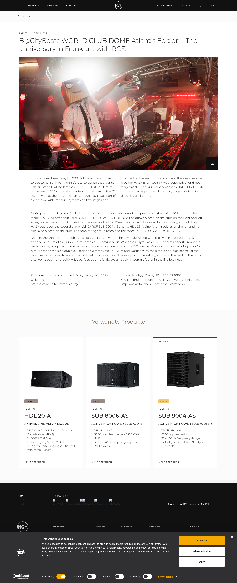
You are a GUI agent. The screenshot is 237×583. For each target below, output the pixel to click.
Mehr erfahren (34, 462)
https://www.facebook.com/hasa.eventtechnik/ (154, 284)
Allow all (202, 540)
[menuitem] (52, 5)
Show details (165, 576)
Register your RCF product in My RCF (188, 504)
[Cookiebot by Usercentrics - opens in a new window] (21, 576)
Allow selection (202, 551)
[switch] (91, 576)
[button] (103, 173)
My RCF (186, 5)
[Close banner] (232, 537)
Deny (202, 561)
